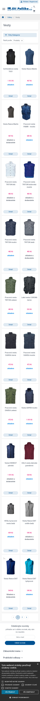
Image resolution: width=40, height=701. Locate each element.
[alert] (20, 681)
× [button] (37, 664)
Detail (11, 96)
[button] (20, 697)
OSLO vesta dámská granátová (29, 464)
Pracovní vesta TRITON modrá (11, 241)
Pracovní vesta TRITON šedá (29, 241)
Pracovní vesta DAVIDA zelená (11, 409)
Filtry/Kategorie (12, 35)
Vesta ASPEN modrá (29, 408)
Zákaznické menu (11, 651)
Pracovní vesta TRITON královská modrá (29, 184)
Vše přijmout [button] (10, 692)
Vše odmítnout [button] (29, 692)
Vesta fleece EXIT (11, 579)
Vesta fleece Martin (29, 69)
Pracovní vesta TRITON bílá (11, 183)
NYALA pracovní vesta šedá (10, 522)
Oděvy (10, 17)
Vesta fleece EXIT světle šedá (29, 522)
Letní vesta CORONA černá (29, 298)
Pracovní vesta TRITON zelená (11, 298)
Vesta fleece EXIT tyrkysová (29, 580)
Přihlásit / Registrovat (28, 2)
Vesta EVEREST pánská (11, 464)
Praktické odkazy (11, 657)
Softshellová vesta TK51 (10, 70)
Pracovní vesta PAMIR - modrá (29, 125)
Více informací (33, 677)
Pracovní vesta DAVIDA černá (11, 354)
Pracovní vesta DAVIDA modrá (29, 354)
